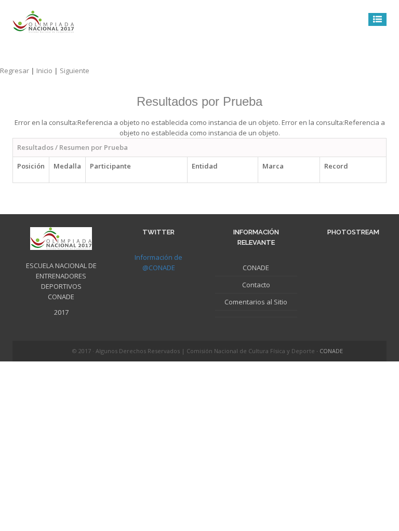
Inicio (48, 70)
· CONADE (329, 351)
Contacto (256, 284)
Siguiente (74, 70)
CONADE (256, 267)
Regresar (18, 70)
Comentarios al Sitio (255, 301)
